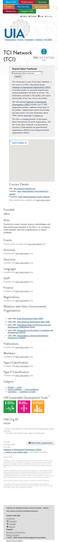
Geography (29, 40)
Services (42, 2)
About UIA (11, 2)
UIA (14, 27)
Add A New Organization (42, 443)
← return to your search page (15, 452)
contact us (38, 115)
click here (28, 115)
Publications (27, 2)
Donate (49, 16)
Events (9, 6)
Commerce (12, 392)
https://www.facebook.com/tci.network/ (34, 197)
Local (19, 387)
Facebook (13, 521)
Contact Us (10, 519)
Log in (24, 16)
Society (11, 387)
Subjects (39, 40)
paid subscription (43, 200)
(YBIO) (31, 87)
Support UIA (27, 11)
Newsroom (11, 11)
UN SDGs (48, 40)
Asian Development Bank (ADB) (30, 319)
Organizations (10, 40)
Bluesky (12, 527)
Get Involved (41, 6)
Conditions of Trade (27, 392)
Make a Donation (12, 535)
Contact (33, 16)
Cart (41, 16)
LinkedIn (12, 524)
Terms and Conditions (14, 541)
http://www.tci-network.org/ (24, 189)
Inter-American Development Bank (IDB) (33, 322)
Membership (23, 6)
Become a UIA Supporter (15, 532)
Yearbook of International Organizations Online (22, 450)
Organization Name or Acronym (23, 73)
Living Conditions (15, 389)
